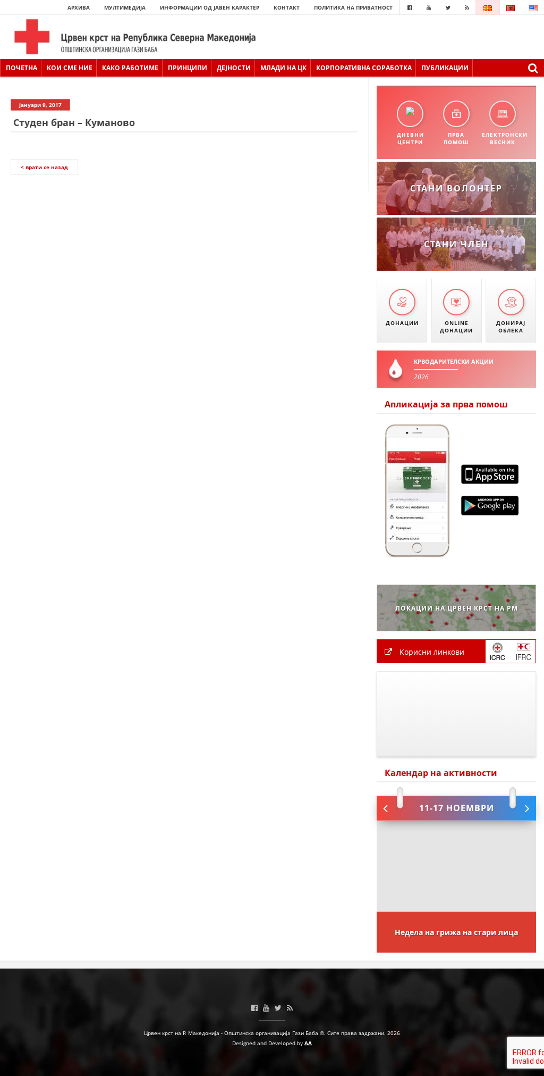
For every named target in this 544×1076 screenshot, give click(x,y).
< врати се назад (44, 167)
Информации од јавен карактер (209, 7)
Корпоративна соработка (364, 67)
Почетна (21, 67)
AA (308, 1043)
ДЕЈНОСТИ (234, 67)
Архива (78, 7)
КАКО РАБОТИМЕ (130, 67)
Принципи (187, 67)
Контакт (287, 7)
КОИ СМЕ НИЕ (69, 67)
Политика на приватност (353, 7)
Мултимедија (125, 7)
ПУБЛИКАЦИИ (445, 67)
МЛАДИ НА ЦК (283, 67)
